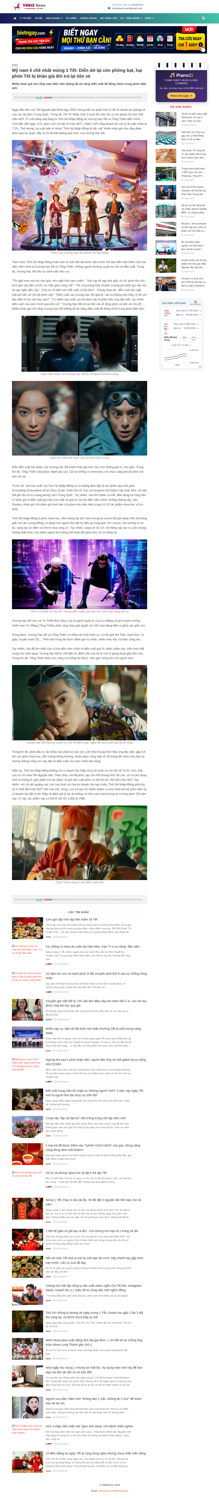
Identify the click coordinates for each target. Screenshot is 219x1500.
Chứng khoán (88, 18)
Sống (148, 18)
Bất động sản (108, 18)
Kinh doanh (53, 18)
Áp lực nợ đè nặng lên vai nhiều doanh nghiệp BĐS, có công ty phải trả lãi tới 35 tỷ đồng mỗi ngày (194, 212)
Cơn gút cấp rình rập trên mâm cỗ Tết (71, 919)
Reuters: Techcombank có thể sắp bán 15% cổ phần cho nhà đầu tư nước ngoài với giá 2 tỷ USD (193, 230)
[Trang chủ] (15, 18)
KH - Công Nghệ (129, 18)
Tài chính (70, 18)
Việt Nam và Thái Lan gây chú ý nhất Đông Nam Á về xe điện (193, 136)
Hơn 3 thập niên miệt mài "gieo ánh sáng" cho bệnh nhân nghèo (89, 1426)
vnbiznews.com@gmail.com (127, 8)
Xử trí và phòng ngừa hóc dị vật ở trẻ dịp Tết (76, 1173)
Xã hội (38, 18)
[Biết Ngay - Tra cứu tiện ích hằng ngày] (109, 39)
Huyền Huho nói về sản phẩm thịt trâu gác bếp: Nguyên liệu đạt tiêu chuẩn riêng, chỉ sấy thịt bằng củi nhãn (194, 267)
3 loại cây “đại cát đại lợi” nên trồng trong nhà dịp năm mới (86, 1118)
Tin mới (26, 18)
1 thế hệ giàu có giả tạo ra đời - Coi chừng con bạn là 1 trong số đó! (92, 1231)
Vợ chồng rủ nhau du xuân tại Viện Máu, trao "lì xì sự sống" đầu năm (93, 946)
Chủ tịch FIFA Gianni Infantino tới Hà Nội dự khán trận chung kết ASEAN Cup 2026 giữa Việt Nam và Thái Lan (193, 194)
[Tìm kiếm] (203, 18)
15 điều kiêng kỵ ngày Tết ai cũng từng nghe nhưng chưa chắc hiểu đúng (96, 1453)
